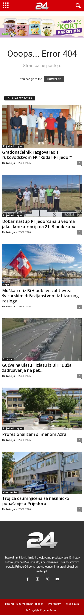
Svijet (6, 284)
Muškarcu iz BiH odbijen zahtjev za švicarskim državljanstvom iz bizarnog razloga (40, 296)
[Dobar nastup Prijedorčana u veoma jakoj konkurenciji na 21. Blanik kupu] (42, 196)
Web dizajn (72, 603)
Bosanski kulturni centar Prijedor (24, 603)
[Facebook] (28, 579)
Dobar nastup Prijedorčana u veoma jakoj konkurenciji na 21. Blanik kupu (38, 224)
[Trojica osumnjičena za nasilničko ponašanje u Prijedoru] (42, 473)
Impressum (54, 603)
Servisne (7, 359)
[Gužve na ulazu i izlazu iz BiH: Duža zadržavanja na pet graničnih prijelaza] (42, 339)
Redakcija (8, 162)
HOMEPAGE (54, 79)
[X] (47, 579)
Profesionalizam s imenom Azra (34, 434)
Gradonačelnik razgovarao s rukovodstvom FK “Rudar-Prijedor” (37, 154)
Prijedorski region (13, 146)
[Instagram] (37, 579)
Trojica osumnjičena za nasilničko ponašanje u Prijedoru (35, 501)
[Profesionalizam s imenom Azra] (42, 409)
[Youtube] (56, 579)
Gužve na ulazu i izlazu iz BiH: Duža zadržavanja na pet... (37, 367)
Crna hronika (10, 492)
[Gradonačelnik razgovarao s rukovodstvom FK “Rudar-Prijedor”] (42, 126)
